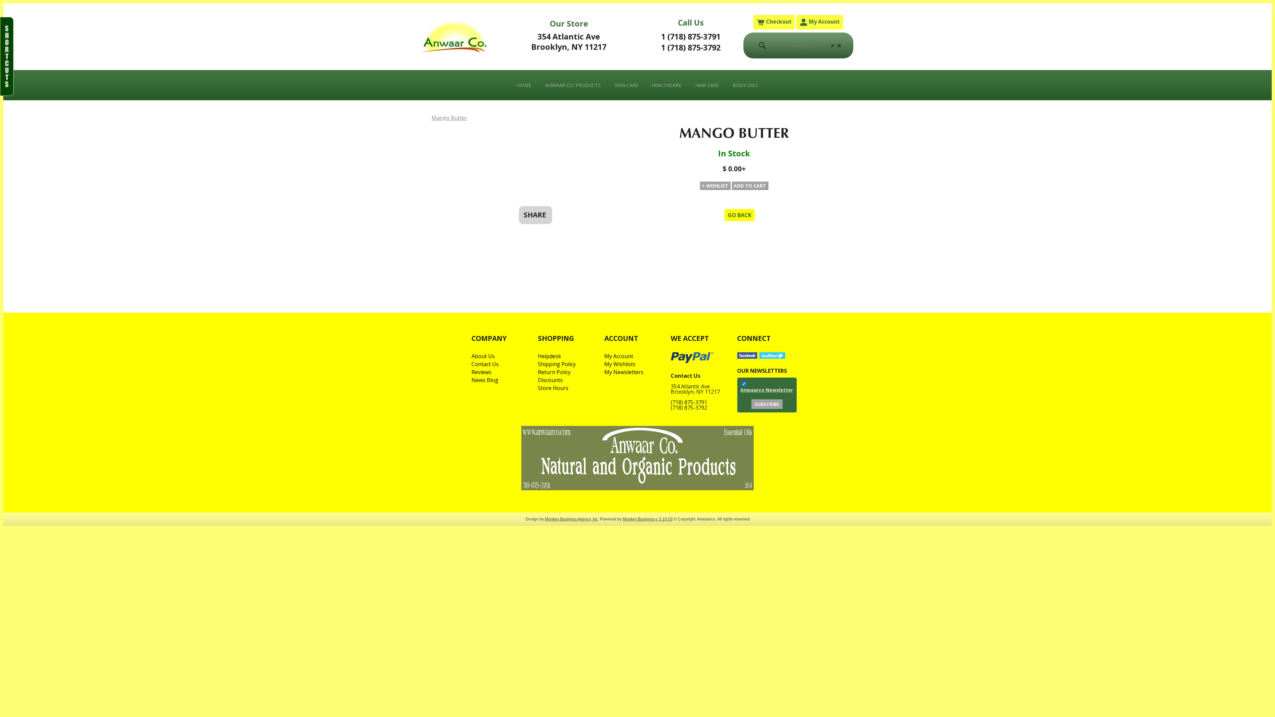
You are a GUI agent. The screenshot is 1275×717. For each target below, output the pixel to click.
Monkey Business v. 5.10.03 (648, 519)
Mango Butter (449, 117)
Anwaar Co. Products (573, 85)
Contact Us (485, 364)
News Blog (484, 380)
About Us (483, 356)
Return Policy (554, 372)
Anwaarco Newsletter (766, 390)
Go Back (739, 215)
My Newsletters (623, 372)
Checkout (778, 21)
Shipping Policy (557, 364)
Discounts (550, 380)
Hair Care (707, 85)
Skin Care (626, 85)
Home (524, 85)
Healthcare (666, 85)
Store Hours (553, 388)
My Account (824, 21)
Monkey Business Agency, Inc (571, 519)
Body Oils (745, 85)
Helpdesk (549, 356)
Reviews (481, 372)
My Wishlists (620, 364)
